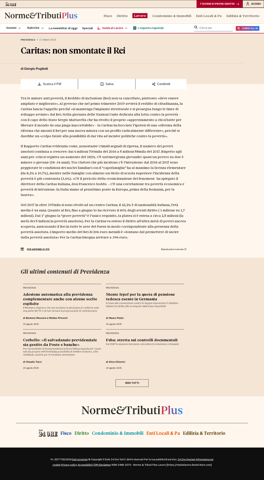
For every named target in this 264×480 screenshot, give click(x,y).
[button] (14, 28)
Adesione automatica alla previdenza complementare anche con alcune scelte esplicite (60, 299)
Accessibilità (85, 464)
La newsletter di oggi (63, 28)
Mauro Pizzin (116, 318)
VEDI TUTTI (132, 383)
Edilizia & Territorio (242, 15)
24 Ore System (186, 459)
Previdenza (28, 40)
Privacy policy (69, 464)
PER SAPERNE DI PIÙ (38, 249)
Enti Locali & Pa (209, 15)
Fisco (108, 15)
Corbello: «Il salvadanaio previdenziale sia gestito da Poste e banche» (60, 342)
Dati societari (80, 459)
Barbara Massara (36, 318)
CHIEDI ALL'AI (250, 28)
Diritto (122, 15)
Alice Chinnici (117, 361)
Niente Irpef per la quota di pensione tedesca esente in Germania (140, 296)
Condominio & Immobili (171, 15)
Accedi (256, 3)
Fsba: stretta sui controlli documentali (142, 339)
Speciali (87, 28)
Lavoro (140, 15)
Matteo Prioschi (58, 318)
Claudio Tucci (34, 361)
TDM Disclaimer (102, 464)
